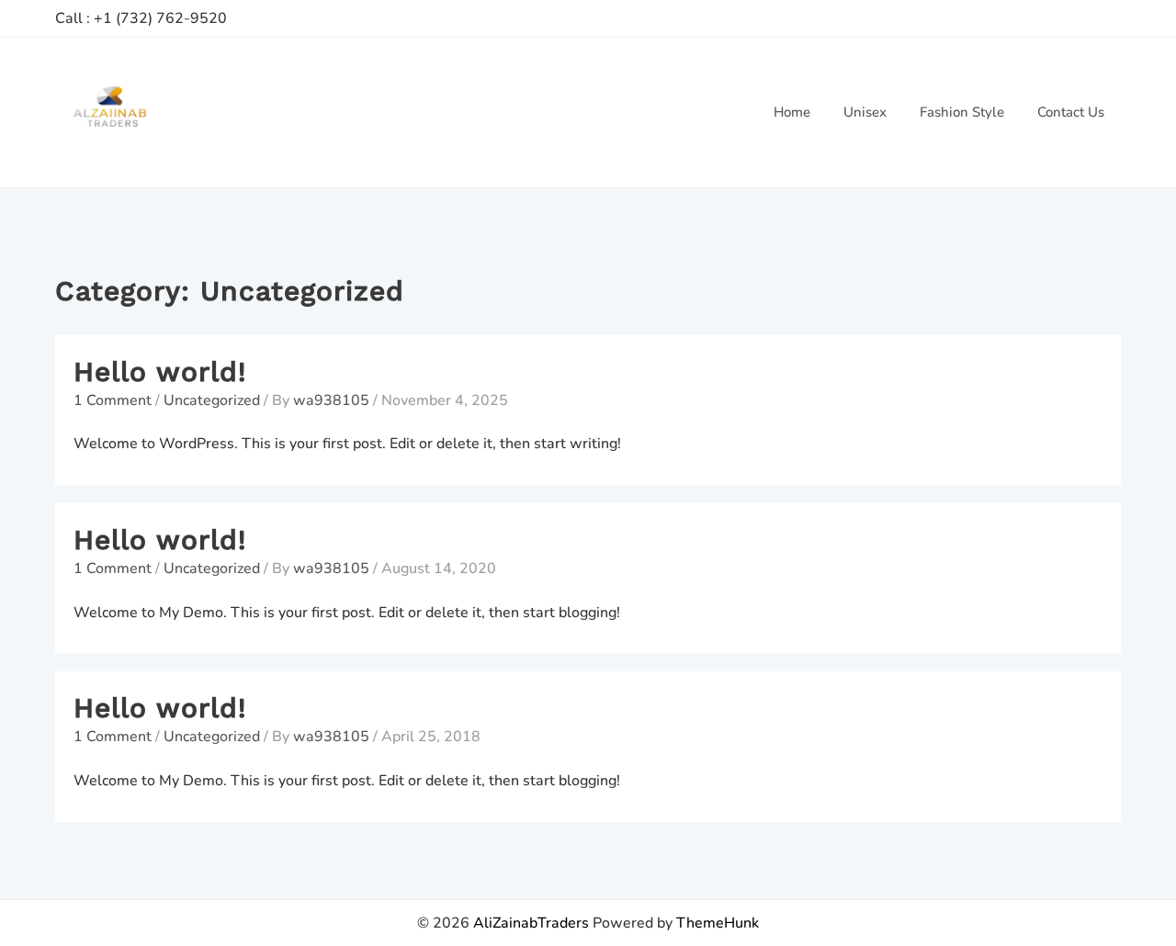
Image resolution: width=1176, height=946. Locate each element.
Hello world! (160, 371)
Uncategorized (212, 400)
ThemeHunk (717, 923)
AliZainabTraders (531, 923)
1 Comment (113, 400)
